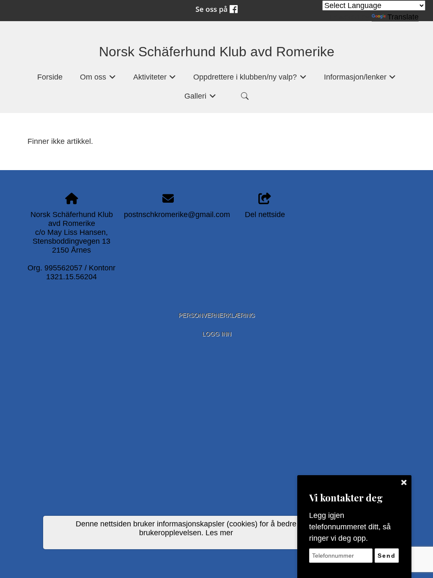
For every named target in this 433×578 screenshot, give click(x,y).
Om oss (98, 79)
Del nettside (265, 214)
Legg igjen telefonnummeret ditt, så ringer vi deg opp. (350, 526)
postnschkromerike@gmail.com (177, 214)
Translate (403, 17)
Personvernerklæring (216, 315)
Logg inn (216, 333)
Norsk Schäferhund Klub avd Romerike (216, 51)
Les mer (219, 532)
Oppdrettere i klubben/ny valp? (250, 79)
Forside (50, 77)
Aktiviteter (154, 79)
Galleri (200, 98)
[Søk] (244, 96)
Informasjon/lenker (360, 79)
